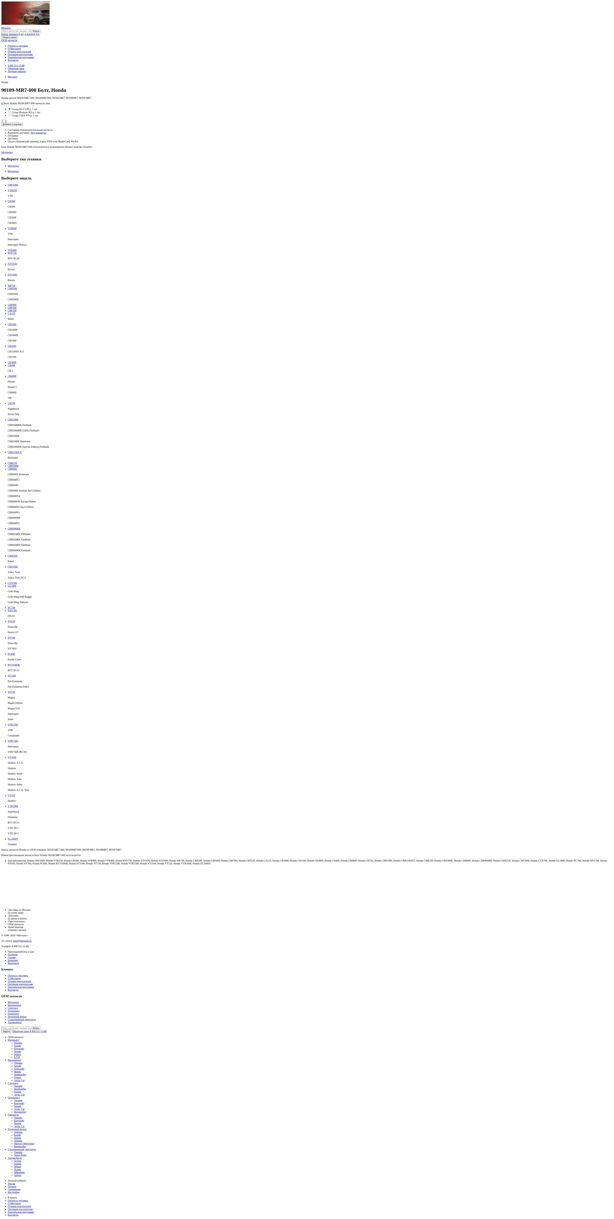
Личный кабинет (17, 71)
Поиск (4, 34)
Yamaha (18, 1043)
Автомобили (15, 1022)
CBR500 (12, 288)
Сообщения (14, 1189)
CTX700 (12, 583)
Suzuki (17, 1045)
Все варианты (38, 132)
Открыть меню (10, 37)
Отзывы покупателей (19, 51)
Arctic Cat (19, 1080)
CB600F (12, 376)
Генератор (13, 1013)
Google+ (12, 957)
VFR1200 (13, 724)
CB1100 (12, 346)
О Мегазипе (14, 48)
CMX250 (12, 555)
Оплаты (12, 1186)
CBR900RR (14, 528)
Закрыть (7, 1031)
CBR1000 (13, 419)
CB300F (12, 362)
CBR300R (13, 466)
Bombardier (20, 1074)
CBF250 (12, 310)
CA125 (11, 313)
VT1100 (12, 757)
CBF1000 (13, 185)
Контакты (13, 60)
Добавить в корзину (12, 124)
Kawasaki (19, 1048)
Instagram (13, 960)
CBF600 (12, 304)
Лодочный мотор (17, 1016)
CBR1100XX (15, 452)
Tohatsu (18, 1140)
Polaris (17, 1054)
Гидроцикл (14, 1011)
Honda (17, 1051)
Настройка (13, 1192)
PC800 (11, 654)
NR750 (11, 285)
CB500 (11, 201)
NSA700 (12, 610)
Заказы (11, 1183)
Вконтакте (13, 963)
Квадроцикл (14, 1005)
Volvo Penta (20, 1155)
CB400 (11, 365)
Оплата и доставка (18, 45)
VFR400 (12, 250)
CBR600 (12, 469)
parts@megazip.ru (22, 941)
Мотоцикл (7, 152)
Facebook (13, 954)
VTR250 (12, 190)
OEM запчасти (9, 40)
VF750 (11, 692)
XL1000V (13, 839)
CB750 (11, 403)
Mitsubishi (19, 1172)
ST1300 (12, 675)
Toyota (17, 1161)
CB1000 (12, 324)
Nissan (17, 1166)
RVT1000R (14, 665)
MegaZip (6, 28)
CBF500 (12, 307)
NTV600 (12, 274)
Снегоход (13, 1008)
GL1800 (12, 586)
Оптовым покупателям (20, 54)
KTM (17, 1057)
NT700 (11, 637)
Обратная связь (16, 68)
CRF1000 (13, 566)
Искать (36, 31)
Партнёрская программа (21, 57)
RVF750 (12, 253)
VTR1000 (13, 806)
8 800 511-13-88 (16, 65)
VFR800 (12, 228)
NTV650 (12, 264)
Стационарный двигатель (22, 1019)
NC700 (11, 607)
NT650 (11, 621)
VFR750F (13, 741)
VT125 (11, 795)
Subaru (17, 1175)
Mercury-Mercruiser (24, 1143)
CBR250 (12, 463)
